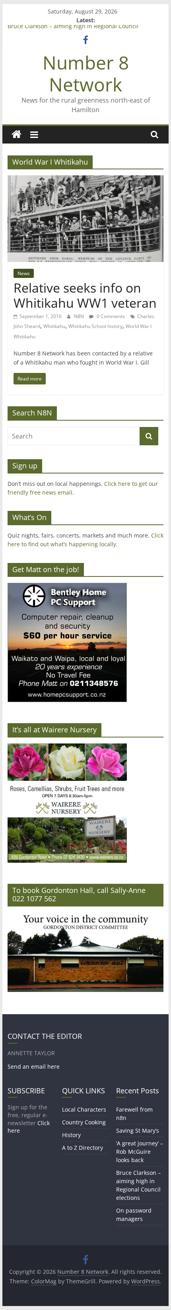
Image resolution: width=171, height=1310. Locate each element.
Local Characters (84, 1109)
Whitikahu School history (95, 326)
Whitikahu (54, 326)
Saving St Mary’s (137, 1130)
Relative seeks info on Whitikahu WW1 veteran (85, 295)
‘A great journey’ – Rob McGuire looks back (139, 1151)
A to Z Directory (82, 1147)
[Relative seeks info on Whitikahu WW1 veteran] (85, 180)
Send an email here (34, 1066)
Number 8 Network (86, 73)
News (23, 273)
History (71, 1135)
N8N (79, 316)
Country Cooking (84, 1122)
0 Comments (110, 316)
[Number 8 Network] (16, 134)
